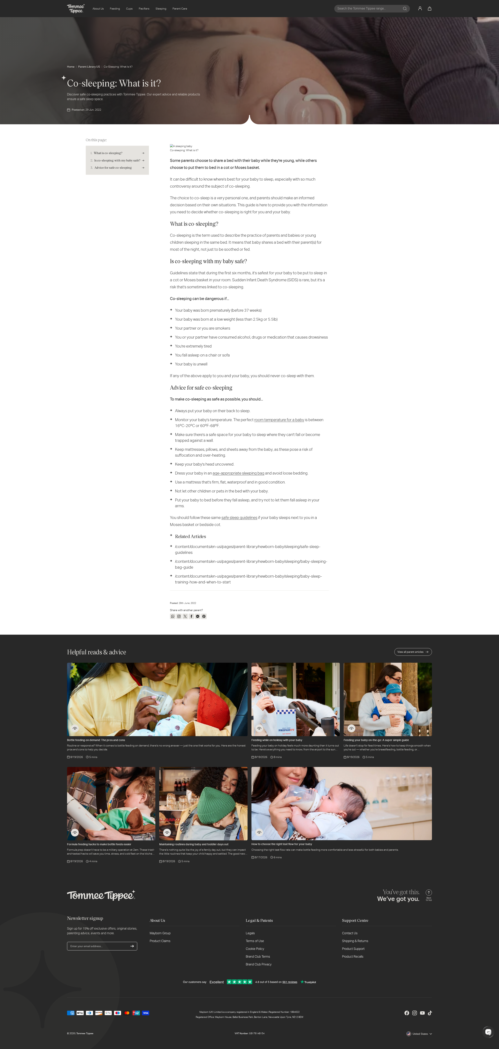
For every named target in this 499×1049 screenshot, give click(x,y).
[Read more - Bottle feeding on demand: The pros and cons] (75, 728)
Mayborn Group (160, 933)
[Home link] (76, 8)
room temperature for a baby (279, 419)
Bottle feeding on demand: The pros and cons (96, 740)
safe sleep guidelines (239, 517)
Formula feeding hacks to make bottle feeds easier (99, 844)
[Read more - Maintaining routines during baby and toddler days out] (167, 832)
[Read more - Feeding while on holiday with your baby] (259, 728)
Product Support (353, 949)
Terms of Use (255, 941)
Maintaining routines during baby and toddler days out (193, 844)
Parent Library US (89, 66)
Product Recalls (352, 956)
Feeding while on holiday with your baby (276, 740)
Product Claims (160, 941)
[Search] (405, 8)
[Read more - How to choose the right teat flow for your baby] (259, 832)
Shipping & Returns (355, 941)
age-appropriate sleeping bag (238, 473)
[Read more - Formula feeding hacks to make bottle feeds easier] (75, 832)
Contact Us (349, 933)
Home (70, 66)
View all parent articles (410, 651)
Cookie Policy (255, 949)
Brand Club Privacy (259, 964)
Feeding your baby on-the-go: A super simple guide (376, 740)
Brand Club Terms (258, 956)
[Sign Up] (132, 946)
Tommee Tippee (84, 1033)
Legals (250, 933)
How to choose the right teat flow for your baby (281, 844)
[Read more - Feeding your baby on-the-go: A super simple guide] (351, 728)
